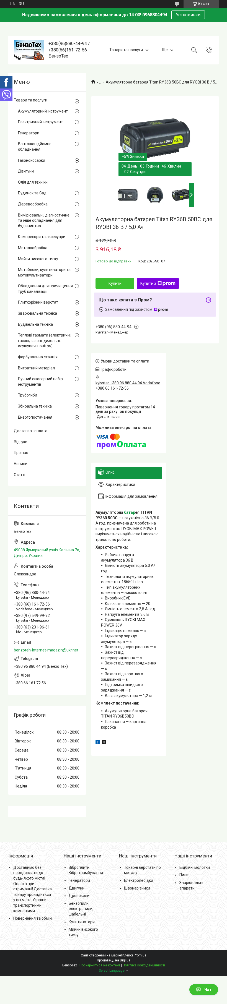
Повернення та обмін (32, 918)
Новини (20, 463)
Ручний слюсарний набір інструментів (40, 382)
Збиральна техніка (35, 406)
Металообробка (32, 248)
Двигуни (26, 171)
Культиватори (82, 922)
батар (129, 512)
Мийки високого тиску (38, 259)
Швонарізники (137, 888)
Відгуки (20, 442)
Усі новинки (188, 14)
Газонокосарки (31, 160)
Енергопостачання (35, 417)
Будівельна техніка (35, 324)
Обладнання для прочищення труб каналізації (45, 289)
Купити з (148, 283)
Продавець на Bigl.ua (113, 960)
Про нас (21, 452)
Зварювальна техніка (37, 313)
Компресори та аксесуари (41, 236)
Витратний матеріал (36, 368)
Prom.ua (140, 955)
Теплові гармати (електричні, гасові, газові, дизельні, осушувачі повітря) (44, 340)
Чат (207, 989)
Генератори (28, 133)
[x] (104, 743)
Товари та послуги (126, 50)
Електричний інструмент (40, 122)
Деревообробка (33, 204)
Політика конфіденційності (144, 965)
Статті (19, 475)
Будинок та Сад (32, 193)
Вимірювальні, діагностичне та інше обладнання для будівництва (43, 220)
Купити (115, 283)
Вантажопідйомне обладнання (34, 147)
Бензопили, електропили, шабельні (81, 908)
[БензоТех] (29, 50)
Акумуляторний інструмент (43, 111)
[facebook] (98, 743)
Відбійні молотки (194, 867)
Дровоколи (79, 895)
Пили (184, 875)
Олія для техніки (33, 182)
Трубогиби (27, 395)
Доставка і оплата (30, 431)
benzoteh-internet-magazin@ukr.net (46, 650)
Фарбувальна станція (38, 357)
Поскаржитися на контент (99, 965)
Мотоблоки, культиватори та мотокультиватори (44, 272)
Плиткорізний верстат (38, 302)
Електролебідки (138, 880)
